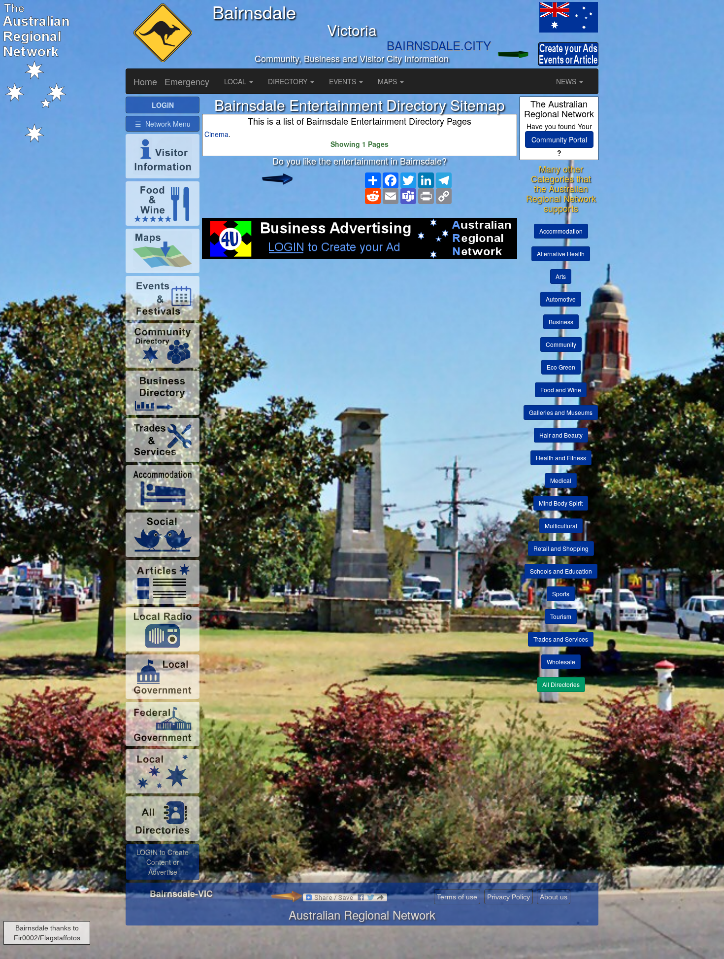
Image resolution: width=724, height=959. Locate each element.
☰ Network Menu (163, 124)
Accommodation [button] (561, 231)
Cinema (216, 134)
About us (553, 897)
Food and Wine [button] (560, 389)
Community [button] (561, 344)
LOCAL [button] (236, 81)
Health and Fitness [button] (561, 457)
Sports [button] (560, 593)
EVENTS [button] (343, 81)
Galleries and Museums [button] (560, 412)
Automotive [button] (561, 299)
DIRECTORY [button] (288, 81)
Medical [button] (560, 480)
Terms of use (457, 897)
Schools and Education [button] (561, 571)
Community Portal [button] (559, 139)
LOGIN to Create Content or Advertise (162, 862)
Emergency (187, 81)
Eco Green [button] (561, 367)
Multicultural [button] (561, 525)
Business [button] (561, 321)
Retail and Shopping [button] (561, 548)
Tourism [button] (560, 616)
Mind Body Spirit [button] (561, 503)
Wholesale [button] (561, 661)
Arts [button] (561, 276)
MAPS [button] (388, 81)
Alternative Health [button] (561, 253)
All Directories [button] (561, 684)
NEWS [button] (567, 81)
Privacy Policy (508, 897)
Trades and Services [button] (560, 639)
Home (145, 81)
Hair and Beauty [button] (561, 435)
